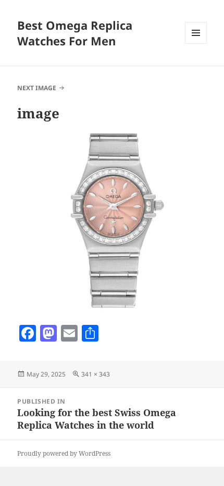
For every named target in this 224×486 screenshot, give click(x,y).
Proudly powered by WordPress (63, 453)
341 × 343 (95, 374)
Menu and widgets (196, 43)
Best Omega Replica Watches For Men (74, 32)
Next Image (36, 87)
